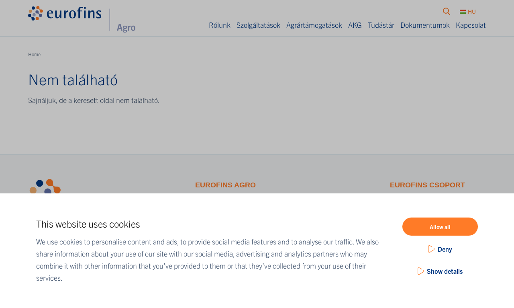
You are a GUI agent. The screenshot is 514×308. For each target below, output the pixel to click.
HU (472, 11)
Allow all (440, 226)
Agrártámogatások (314, 24)
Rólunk (219, 24)
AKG (355, 24)
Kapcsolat (471, 24)
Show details (445, 271)
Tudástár (381, 24)
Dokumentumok (425, 24)
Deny (445, 249)
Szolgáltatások (258, 24)
